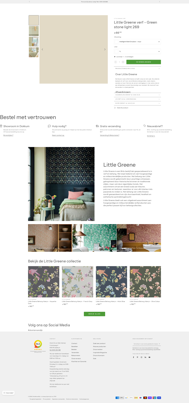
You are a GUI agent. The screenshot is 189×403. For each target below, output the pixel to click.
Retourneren (75, 355)
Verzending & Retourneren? (109, 135)
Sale (94, 358)
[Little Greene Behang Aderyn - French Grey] (77, 281)
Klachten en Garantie (78, 361)
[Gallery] (68, 49)
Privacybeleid (46, 399)
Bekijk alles (94, 314)
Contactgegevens (84, 399)
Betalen (74, 349)
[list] (94, 131)
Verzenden (75, 352)
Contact (74, 343)
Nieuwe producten (99, 346)
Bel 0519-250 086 (55, 350)
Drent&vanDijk (36, 396)
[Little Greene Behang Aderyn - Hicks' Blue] (111, 281)
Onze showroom (98, 355)
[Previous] (42, 49)
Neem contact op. (58, 135)
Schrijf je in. (151, 136)
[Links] (29, 2)
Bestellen (74, 346)
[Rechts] (159, 2)
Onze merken (97, 349)
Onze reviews (76, 358)
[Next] (105, 49)
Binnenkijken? (8, 135)
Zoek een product (99, 343)
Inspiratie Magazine (100, 352)
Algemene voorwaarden (58, 399)
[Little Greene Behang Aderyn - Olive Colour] (145, 281)
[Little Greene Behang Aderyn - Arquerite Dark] (43, 281)
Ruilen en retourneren (72, 399)
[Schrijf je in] (160, 344)
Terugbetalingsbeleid (35, 399)
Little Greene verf (120, 18)
